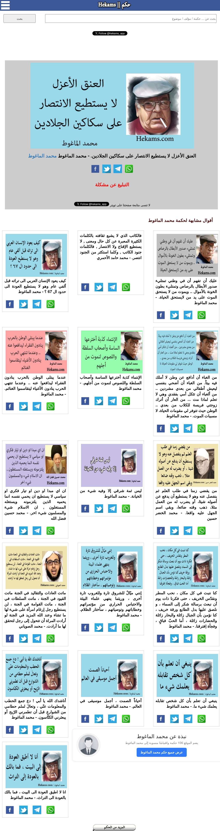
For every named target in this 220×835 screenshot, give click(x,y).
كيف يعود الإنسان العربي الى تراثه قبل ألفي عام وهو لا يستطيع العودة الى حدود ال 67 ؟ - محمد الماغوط (35, 286)
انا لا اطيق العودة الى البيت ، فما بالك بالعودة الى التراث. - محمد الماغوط (35, 794)
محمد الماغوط (42, 155)
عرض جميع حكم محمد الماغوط (162, 752)
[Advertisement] (110, 47)
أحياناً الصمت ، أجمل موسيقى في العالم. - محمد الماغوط (110, 703)
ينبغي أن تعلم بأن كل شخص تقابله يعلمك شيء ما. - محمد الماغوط (186, 703)
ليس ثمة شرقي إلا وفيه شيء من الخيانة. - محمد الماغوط (110, 493)
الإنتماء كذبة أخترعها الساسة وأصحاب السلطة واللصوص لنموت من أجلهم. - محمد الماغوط (110, 382)
